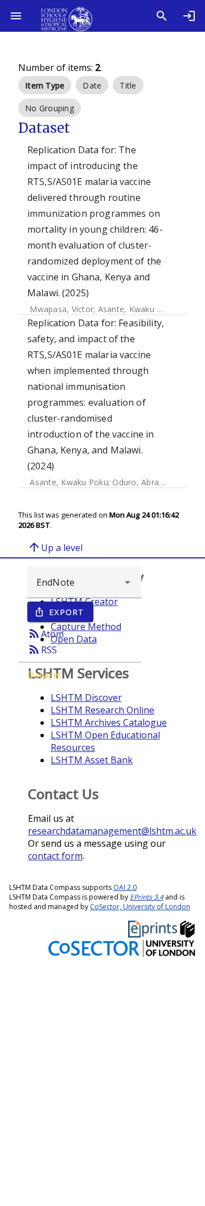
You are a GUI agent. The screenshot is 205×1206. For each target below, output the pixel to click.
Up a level (55, 547)
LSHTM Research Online (102, 710)
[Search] (161, 16)
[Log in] (189, 16)
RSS (42, 649)
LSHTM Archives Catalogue (109, 722)
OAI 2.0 (125, 887)
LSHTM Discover (86, 697)
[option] (44, 85)
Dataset (44, 675)
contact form (55, 856)
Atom (45, 633)
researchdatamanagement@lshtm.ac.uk (112, 831)
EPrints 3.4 (146, 897)
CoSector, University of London (140, 906)
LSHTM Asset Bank (92, 760)
